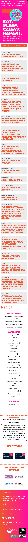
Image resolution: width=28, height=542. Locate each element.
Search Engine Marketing (13, 381)
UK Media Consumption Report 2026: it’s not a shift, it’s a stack (13, 120)
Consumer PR (12, 370)
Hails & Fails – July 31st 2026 (14, 327)
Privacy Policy (7, 523)
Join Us (4, 525)
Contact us (6, 493)
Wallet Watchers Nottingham (10, 189)
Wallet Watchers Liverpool (10, 79)
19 (11, 307)
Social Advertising (13, 376)
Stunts (13, 396)
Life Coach (13, 348)
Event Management (12, 367)
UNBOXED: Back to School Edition (10, 198)
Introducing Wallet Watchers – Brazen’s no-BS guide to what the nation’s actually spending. (13, 284)
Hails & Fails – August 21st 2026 (14, 316)
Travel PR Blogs (12, 359)
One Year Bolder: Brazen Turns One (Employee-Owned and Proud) (13, 269)
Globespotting (12, 335)
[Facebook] (3, 518)
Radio (13, 385)
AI (13, 340)
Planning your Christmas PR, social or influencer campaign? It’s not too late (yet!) (13, 244)
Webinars (13, 346)
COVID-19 (13, 354)
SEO (13, 378)
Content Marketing (12, 391)
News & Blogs (7, 46)
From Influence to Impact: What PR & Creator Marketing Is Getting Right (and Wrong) (12, 106)
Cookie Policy (18, 523)
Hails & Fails (20, 46)
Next (25, 456)
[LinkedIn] (13, 518)
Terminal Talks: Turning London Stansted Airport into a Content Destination (13, 91)
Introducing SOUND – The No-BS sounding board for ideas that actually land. (12, 299)
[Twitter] (9, 518)
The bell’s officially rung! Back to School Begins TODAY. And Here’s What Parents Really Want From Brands (12, 212)
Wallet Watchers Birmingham (10, 257)
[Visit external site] (9, 479)
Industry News (12, 388)
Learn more (18, 5)
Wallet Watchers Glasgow (10, 171)
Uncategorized (12, 365)
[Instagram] (6, 518)
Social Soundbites (13, 362)
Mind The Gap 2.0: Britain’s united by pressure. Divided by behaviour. (12, 67)
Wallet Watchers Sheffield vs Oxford (12, 56)
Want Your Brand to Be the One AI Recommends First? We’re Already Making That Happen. (13, 229)
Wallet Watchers (13, 343)
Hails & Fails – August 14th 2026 (14, 321)
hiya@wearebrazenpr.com (11, 504)
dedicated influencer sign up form (12, 509)
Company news (12, 393)
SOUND (13, 337)
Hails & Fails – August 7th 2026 (14, 324)
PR (12, 384)
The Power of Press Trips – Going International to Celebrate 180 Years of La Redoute (13, 134)
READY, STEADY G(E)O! (11, 180)
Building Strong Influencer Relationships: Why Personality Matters (12, 150)
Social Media (12, 373)
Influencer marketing (13, 356)
